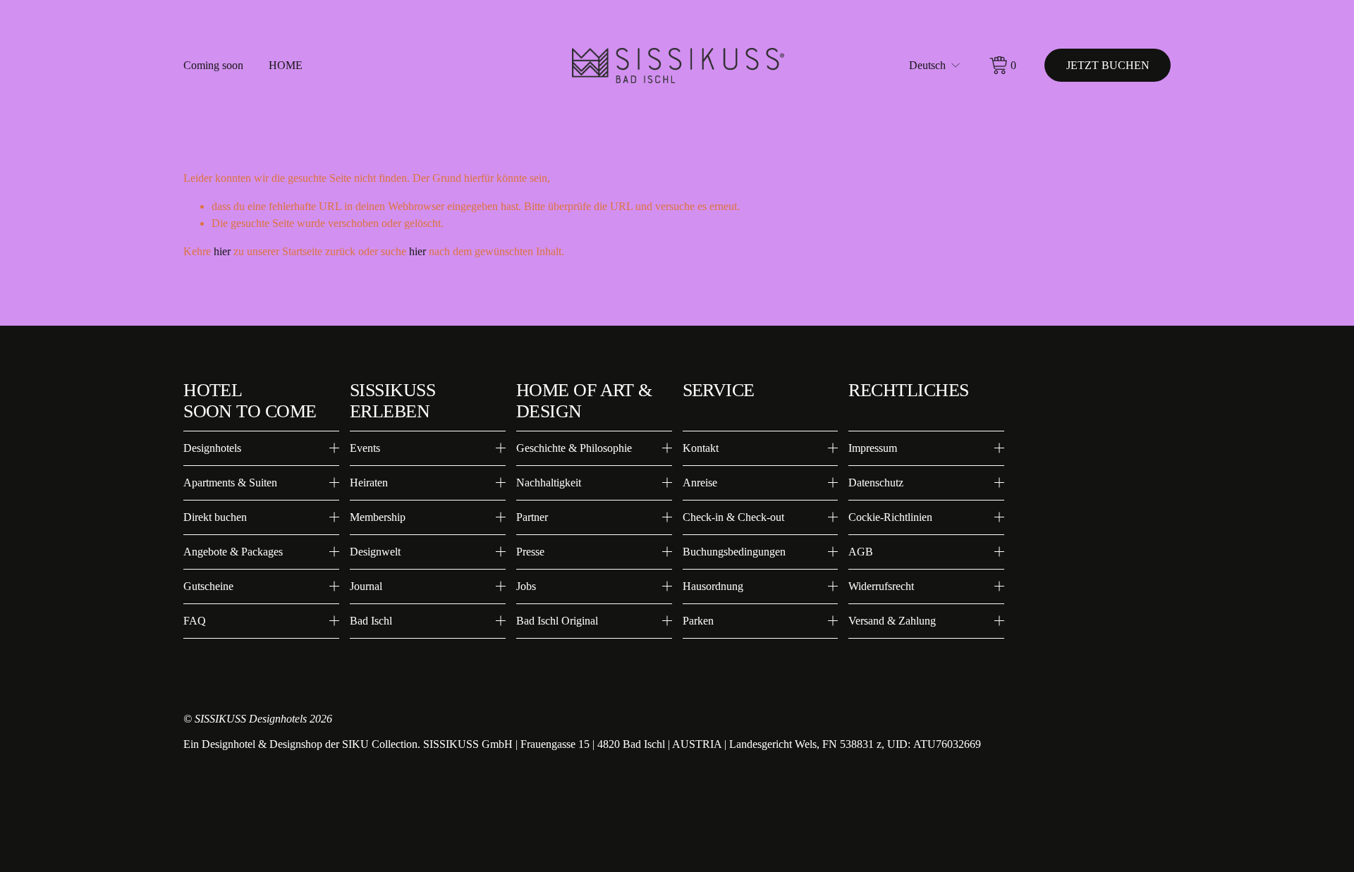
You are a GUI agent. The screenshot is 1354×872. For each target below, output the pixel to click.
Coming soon (213, 65)
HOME (286, 65)
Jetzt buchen (1107, 65)
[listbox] (935, 65)
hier (222, 251)
